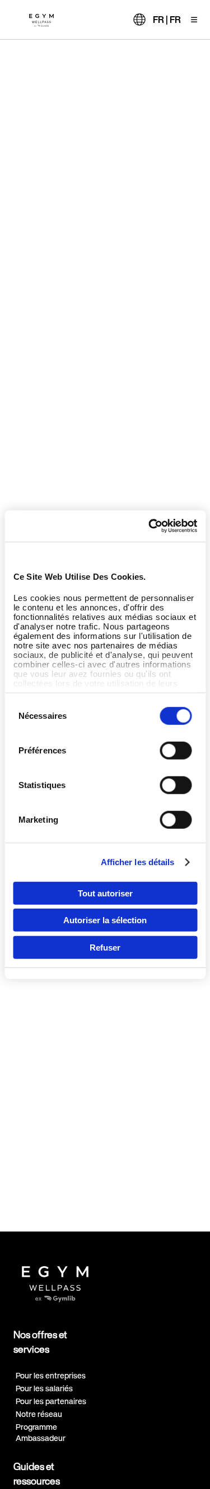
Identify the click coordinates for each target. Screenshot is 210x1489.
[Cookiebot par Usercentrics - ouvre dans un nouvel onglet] (149, 526)
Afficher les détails (138, 862)
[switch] (176, 750)
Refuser (105, 947)
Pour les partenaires (51, 1401)
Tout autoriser (105, 893)
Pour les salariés (44, 1388)
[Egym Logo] (55, 1280)
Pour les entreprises (51, 1375)
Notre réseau (39, 1414)
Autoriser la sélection (105, 920)
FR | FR (167, 19)
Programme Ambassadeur (41, 1432)
